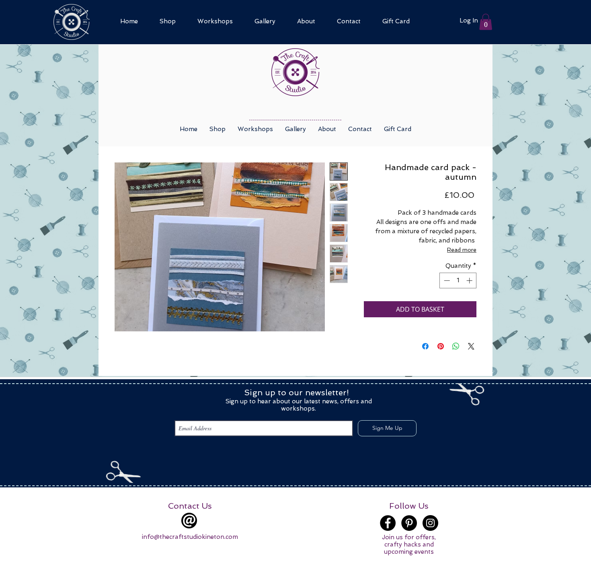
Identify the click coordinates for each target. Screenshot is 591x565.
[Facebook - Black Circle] (388, 523)
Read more (461, 250)
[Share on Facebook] (425, 346)
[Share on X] (471, 346)
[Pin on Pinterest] (440, 346)
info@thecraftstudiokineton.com (190, 536)
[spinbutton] (458, 280)
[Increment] (470, 280)
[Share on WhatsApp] (456, 346)
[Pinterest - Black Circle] (409, 523)
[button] (485, 22)
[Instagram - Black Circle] (430, 523)
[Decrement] (446, 280)
